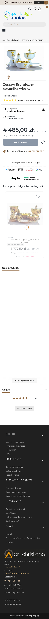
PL (5, 24)
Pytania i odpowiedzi (15, 446)
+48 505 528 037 (36, 151)
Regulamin (11, 450)
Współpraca (11, 513)
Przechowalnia (12, 475)
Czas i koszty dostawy (16, 492)
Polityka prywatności (15, 509)
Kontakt (9, 534)
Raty (8, 454)
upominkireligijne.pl (10, 40)
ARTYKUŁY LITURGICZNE (32, 40)
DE (17, 24)
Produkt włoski (10, 96)
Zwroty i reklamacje (15, 442)
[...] (24, 58)
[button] (24, 380)
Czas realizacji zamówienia (18, 496)
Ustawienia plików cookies (18, 517)
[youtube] (19, 581)
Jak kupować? (12, 521)
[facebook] (5, 581)
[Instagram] (14, 581)
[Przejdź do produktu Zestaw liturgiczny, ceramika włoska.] (25, 214)
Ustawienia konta (14, 471)
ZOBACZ (39, 3)
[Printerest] (9, 581)
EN (11, 24)
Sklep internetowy (23, 616)
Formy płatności (13, 488)
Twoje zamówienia (14, 467)
